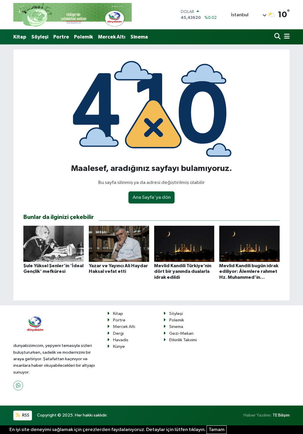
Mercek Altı (111, 36)
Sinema (139, 36)
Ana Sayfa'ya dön (152, 197)
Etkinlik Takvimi (183, 340)
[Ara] (278, 37)
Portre (61, 36)
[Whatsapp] (18, 385)
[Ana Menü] (286, 37)
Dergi (118, 333)
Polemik (83, 36)
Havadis (120, 340)
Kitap (19, 36)
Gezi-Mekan (181, 333)
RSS (25, 415)
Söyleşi (39, 36)
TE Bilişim (281, 415)
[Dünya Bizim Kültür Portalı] (72, 14)
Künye (119, 346)
